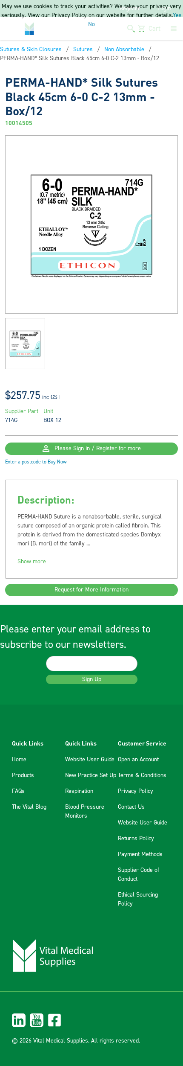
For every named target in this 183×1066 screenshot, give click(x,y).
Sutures (83, 49)
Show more (31, 562)
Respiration (79, 791)
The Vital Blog (29, 807)
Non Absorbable (124, 49)
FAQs (18, 791)
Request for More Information (91, 590)
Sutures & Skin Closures (31, 49)
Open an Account (138, 759)
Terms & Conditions (142, 775)
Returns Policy (136, 838)
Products (23, 775)
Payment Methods (140, 854)
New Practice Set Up (90, 775)
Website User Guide (89, 759)
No (91, 24)
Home (19, 759)
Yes (177, 15)
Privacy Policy (135, 791)
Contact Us (131, 807)
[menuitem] (91, 1020)
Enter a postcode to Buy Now (36, 462)
